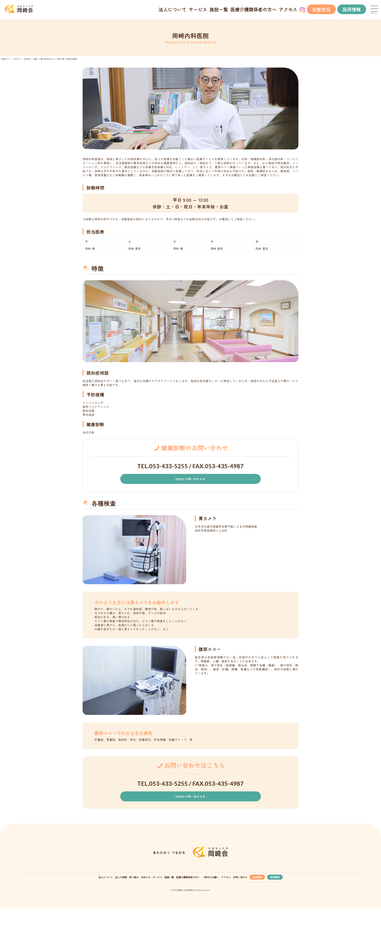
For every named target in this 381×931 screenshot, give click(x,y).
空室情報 (257, 877)
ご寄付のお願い (210, 877)
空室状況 (321, 9)
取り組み (134, 877)
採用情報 (351, 9)
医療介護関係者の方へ (253, 9)
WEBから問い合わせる (190, 479)
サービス (198, 9)
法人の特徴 (121, 877)
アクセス (288, 9)
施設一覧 (219, 9)
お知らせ (145, 877)
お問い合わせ (240, 877)
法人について (172, 9)
